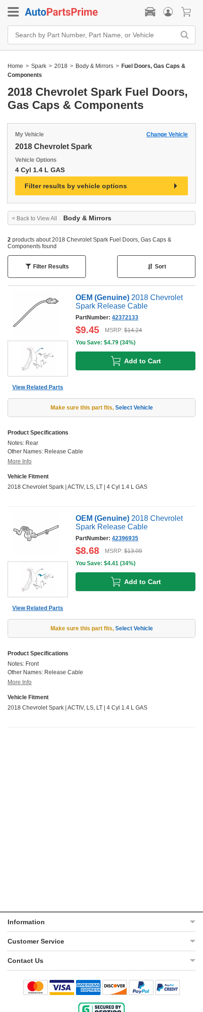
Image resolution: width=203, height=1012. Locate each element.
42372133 (125, 317)
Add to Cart (142, 361)
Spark (38, 66)
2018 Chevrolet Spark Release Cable (129, 301)
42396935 (125, 538)
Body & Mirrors (94, 66)
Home (15, 66)
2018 (61, 66)
